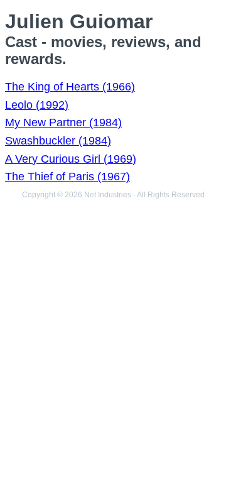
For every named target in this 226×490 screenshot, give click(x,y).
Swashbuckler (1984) (58, 140)
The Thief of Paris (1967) (67, 176)
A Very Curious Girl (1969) (70, 159)
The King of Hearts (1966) (70, 86)
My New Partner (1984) (63, 122)
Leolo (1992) (36, 105)
